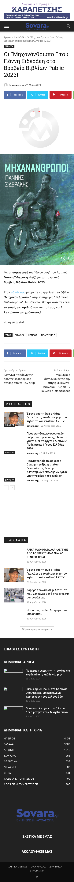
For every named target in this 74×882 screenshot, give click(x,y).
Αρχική (7, 37)
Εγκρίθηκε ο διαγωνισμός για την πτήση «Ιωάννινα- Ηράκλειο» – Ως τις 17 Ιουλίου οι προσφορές (55, 383)
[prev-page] (6, 487)
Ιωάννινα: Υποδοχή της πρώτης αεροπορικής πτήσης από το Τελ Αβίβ (19, 379)
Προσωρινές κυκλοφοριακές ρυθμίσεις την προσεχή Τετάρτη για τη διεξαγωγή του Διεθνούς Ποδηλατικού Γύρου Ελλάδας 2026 (47, 441)
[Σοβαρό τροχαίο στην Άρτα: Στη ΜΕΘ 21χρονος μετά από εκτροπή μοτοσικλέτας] (14, 595)
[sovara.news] (6, 85)
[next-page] (12, 487)
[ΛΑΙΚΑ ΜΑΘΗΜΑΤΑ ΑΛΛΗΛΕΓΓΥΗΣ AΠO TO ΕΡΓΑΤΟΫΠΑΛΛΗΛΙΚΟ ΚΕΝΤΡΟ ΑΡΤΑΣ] (14, 555)
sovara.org (33, 425)
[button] (6, 26)
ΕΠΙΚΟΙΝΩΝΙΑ (37, 870)
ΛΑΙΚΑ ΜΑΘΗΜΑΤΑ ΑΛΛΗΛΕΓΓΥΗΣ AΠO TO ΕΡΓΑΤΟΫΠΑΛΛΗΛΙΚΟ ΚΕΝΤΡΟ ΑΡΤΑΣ (47, 553)
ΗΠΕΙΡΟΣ (32, 335)
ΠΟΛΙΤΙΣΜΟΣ (48, 335)
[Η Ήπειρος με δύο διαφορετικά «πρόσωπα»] (14, 616)
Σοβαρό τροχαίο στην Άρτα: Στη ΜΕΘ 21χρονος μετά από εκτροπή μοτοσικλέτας (48, 594)
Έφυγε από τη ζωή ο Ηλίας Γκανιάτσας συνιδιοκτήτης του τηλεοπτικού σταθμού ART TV (47, 417)
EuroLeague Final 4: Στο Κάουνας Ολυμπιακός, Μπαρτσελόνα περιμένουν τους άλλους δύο (46, 692)
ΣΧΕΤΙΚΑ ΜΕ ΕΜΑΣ (18, 866)
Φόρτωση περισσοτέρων (36, 629)
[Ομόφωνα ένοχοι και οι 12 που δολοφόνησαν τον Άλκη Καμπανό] (13, 713)
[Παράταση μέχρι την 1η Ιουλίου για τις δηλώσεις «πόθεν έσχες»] (13, 675)
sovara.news (19, 84)
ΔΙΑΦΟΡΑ (19, 37)
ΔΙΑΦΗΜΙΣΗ (55, 866)
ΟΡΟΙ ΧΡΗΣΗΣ (38, 866)
